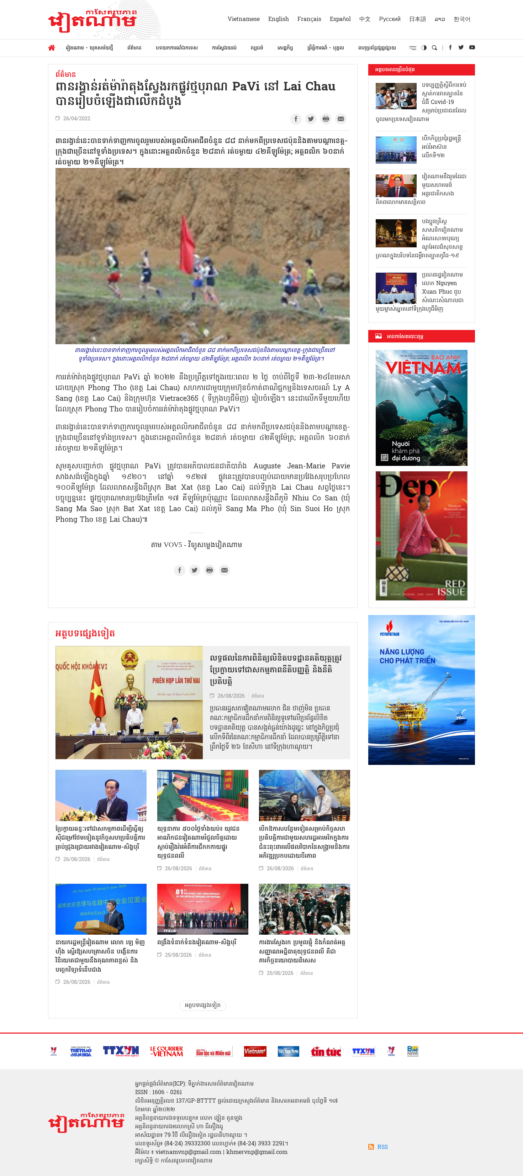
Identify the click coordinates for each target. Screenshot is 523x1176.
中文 (365, 19)
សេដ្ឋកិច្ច (285, 48)
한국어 (462, 19)
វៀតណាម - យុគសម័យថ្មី (89, 48)
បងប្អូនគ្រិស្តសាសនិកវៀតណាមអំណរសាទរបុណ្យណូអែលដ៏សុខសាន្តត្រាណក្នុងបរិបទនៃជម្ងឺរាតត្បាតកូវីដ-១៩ (419, 238)
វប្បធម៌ (257, 48)
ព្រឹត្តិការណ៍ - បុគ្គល (325, 48)
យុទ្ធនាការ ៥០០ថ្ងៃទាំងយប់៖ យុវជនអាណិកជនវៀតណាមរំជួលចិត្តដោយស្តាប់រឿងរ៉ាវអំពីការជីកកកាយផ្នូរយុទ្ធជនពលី (198, 843)
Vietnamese (244, 19)
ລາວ (440, 19)
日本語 (417, 19)
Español (340, 19)
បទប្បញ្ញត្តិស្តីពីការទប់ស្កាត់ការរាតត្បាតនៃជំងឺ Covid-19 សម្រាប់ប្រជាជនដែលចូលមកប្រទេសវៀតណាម (421, 102)
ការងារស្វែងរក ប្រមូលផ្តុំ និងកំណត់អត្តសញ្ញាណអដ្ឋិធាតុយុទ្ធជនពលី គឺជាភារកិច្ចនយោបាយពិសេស (302, 951)
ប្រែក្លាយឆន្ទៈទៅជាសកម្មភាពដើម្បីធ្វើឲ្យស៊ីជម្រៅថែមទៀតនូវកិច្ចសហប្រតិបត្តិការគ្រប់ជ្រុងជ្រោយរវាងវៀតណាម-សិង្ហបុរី (100, 838)
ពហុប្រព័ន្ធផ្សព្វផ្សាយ (377, 48)
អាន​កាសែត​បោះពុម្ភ (405, 336)
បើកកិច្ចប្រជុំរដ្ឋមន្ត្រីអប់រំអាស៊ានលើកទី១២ (441, 147)
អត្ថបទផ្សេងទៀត (85, 634)
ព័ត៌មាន (134, 48)
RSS (382, 1147)
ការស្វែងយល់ (224, 48)
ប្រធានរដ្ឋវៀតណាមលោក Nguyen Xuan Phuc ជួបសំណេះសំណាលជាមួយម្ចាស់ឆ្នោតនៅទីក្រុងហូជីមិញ (420, 292)
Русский (390, 19)
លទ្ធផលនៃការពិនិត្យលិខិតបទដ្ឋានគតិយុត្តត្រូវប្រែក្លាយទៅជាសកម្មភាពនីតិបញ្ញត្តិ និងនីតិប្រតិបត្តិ (276, 670)
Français (309, 19)
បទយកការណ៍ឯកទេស (177, 48)
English (278, 19)
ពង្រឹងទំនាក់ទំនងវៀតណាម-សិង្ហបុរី (196, 942)
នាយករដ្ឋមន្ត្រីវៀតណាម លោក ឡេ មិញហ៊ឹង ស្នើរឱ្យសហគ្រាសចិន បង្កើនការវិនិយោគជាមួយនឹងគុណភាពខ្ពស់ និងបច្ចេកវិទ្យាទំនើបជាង (100, 956)
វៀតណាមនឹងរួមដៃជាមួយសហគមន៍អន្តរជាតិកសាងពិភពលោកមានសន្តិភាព (421, 190)
